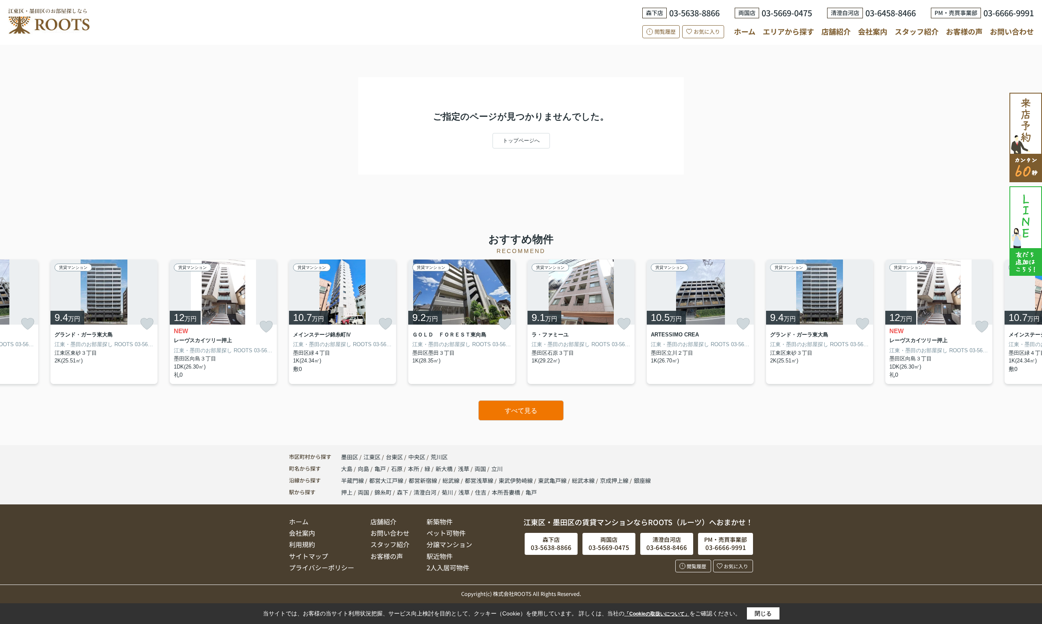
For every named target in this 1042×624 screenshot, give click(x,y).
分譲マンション (449, 544)
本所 (414, 469)
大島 (347, 469)
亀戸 (380, 469)
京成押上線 (615, 480)
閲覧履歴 (665, 31)
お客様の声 (964, 31)
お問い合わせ (1012, 31)
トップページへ (521, 140)
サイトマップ (308, 556)
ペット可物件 (446, 533)
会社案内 (872, 31)
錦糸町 (383, 492)
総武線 (451, 480)
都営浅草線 (480, 480)
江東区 (372, 457)
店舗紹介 (836, 31)
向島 (364, 469)
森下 (402, 492)
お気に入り (707, 31)
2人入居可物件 (448, 567)
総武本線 (584, 480)
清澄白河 (425, 492)
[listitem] (342, 322)
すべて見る (521, 410)
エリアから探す (788, 31)
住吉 (480, 492)
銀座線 (642, 480)
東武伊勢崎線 (516, 480)
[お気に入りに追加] (27, 324)
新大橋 (445, 469)
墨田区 (349, 457)
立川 (497, 469)
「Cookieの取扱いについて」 (657, 614)
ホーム (744, 31)
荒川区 (439, 457)
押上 (346, 492)
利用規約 (302, 544)
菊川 (447, 492)
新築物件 (440, 521)
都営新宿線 (423, 480)
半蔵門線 (353, 480)
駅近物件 (440, 556)
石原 (397, 469)
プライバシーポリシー (321, 567)
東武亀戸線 (553, 480)
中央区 (416, 457)
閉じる (763, 613)
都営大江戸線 (387, 480)
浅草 (464, 469)
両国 (481, 469)
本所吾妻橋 (506, 492)
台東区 (394, 457)
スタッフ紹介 (917, 31)
